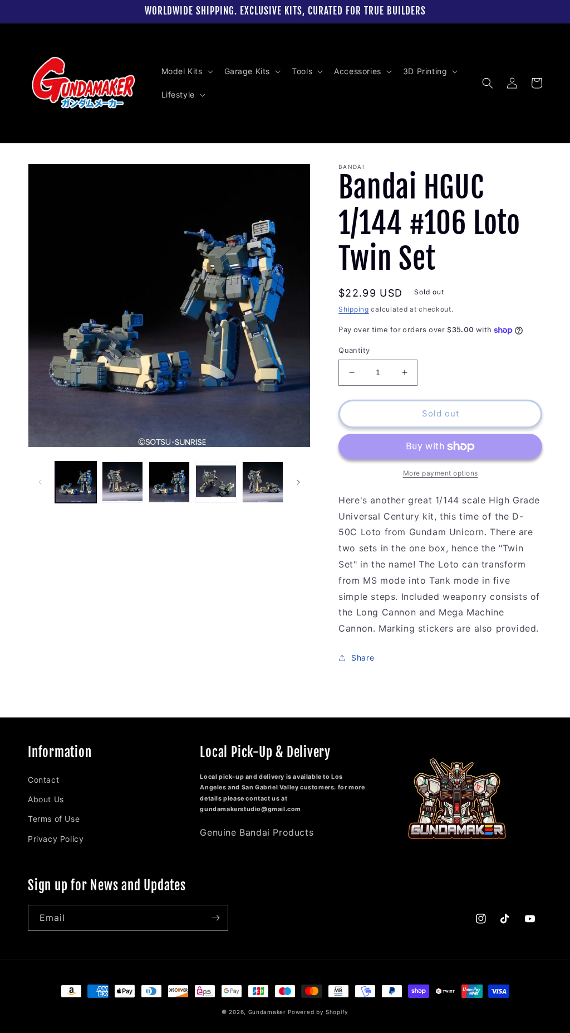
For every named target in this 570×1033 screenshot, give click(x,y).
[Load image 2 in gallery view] (122, 482)
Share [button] (362, 657)
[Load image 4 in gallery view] (216, 482)
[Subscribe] (215, 918)
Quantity (354, 350)
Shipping (353, 309)
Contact (43, 779)
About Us (46, 799)
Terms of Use (54, 818)
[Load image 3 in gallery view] (169, 482)
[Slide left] (40, 482)
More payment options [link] (440, 473)
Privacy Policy (55, 838)
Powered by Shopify (318, 1011)
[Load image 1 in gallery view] (75, 482)
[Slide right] (298, 482)
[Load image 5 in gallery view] (262, 482)
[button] (186, 71)
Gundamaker (267, 1011)
